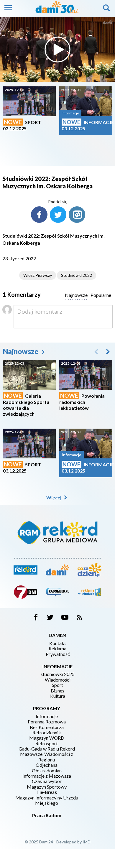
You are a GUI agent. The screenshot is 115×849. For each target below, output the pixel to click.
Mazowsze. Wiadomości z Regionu (46, 756)
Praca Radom (46, 815)
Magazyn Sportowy (47, 786)
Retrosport (46, 743)
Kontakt (57, 643)
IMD (87, 841)
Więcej (54, 497)
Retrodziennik (46, 732)
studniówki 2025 (58, 674)
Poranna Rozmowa (47, 721)
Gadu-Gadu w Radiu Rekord (47, 748)
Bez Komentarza (47, 727)
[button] (108, 351)
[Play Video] (57, 49)
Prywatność (58, 654)
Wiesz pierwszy (37, 275)
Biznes (57, 690)
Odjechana (47, 765)
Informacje (47, 716)
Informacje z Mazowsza (46, 776)
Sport (57, 685)
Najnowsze (21, 351)
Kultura (57, 696)
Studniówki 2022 (76, 275)
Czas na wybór (47, 781)
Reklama (57, 648)
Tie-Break (46, 792)
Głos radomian (47, 770)
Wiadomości (57, 679)
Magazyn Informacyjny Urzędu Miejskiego (46, 800)
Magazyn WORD (46, 738)
